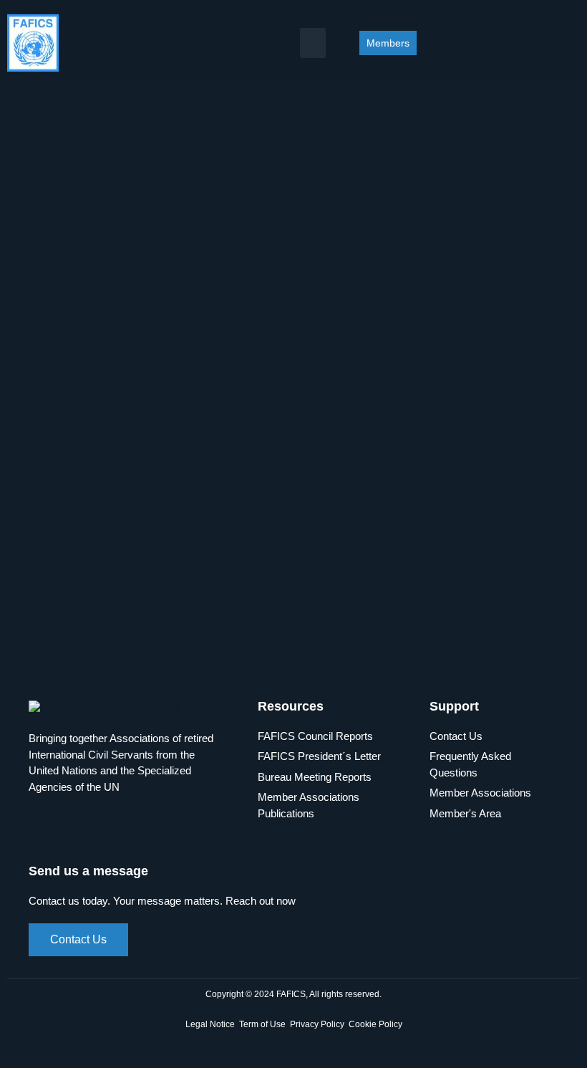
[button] (313, 43)
